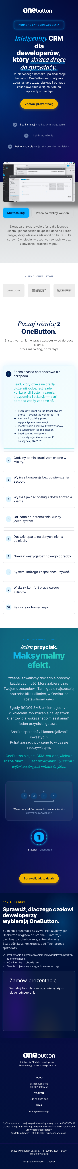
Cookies (51, 1161)
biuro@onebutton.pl (39, 1111)
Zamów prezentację (39, 104)
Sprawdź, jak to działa (39, 878)
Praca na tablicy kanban (52, 213)
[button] (39, 407)
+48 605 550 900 (39, 1099)
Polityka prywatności (33, 1161)
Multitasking (16, 213)
